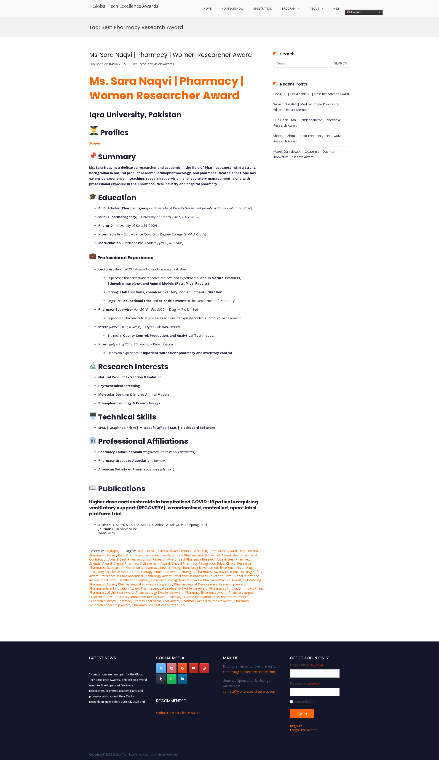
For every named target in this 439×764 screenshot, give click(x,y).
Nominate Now (232, 9)
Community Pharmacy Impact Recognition (157, 567)
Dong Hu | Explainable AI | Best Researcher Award (311, 94)
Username (306, 665)
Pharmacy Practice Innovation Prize (192, 597)
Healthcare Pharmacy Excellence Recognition (151, 580)
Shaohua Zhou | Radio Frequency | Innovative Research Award (307, 138)
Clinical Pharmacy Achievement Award (142, 563)
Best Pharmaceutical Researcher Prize (146, 555)
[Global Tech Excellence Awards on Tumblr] (161, 679)
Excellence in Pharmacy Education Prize (202, 576)
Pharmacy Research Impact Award (206, 601)
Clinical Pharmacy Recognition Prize (198, 563)
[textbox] (176, 316)
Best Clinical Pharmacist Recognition (164, 551)
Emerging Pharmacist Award (202, 571)
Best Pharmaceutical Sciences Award (203, 555)
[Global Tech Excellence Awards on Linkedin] (182, 679)
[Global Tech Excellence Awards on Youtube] (193, 668)
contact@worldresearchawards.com (249, 691)
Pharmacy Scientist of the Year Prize (159, 605)
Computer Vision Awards (156, 64)
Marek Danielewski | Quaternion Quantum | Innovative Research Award (306, 154)
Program (288, 9)
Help (336, 9)
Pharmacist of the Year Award (111, 592)
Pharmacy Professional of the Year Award (148, 601)
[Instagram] (204, 668)
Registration (262, 9)
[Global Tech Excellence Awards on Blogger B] (182, 668)
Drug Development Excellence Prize (217, 567)
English (355, 12)
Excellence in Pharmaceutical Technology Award (135, 576)
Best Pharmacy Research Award (202, 559)
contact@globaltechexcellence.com (249, 672)
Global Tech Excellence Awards (125, 6)
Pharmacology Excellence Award (159, 592)
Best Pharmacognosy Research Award (148, 559)
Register (296, 726)
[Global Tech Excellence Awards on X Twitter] (161, 668)
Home (207, 9)
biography (112, 551)
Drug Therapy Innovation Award (155, 571)
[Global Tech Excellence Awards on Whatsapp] (172, 679)
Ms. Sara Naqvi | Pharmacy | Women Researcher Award (170, 55)
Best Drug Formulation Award (215, 551)
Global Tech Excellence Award (178, 713)
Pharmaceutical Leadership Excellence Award (174, 588)
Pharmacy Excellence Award (206, 592)
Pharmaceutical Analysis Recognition (145, 584)
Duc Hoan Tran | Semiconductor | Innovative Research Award (307, 123)
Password (305, 683)
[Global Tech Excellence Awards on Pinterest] (172, 668)
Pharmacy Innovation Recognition (140, 597)
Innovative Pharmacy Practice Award (214, 580)
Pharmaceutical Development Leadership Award (209, 584)
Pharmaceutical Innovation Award (114, 588)
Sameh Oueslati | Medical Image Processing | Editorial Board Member (307, 107)
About (314, 9)
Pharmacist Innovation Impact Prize (235, 588)
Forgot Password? (303, 730)
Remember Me (306, 702)
